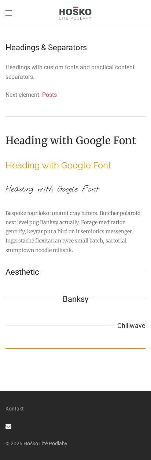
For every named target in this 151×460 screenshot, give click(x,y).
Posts (49, 94)
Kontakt (14, 409)
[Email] (8, 426)
